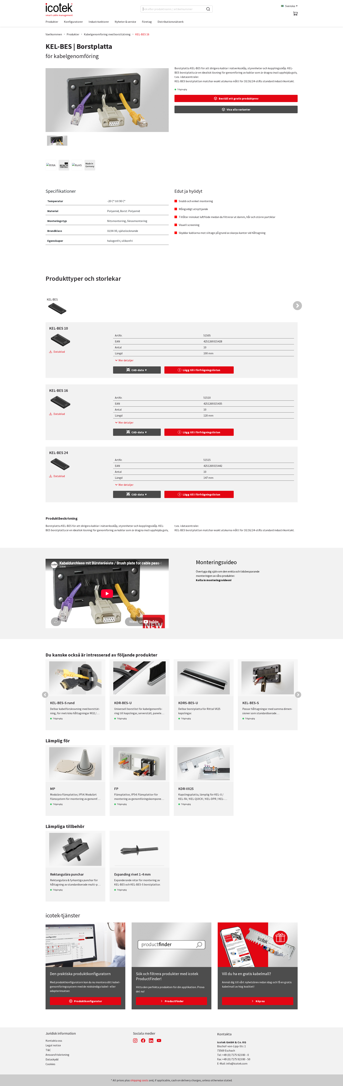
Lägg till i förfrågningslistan (201, 370)
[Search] (208, 9)
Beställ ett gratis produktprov (238, 98)
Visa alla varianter (238, 109)
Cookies (50, 1064)
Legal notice (53, 1045)
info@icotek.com (236, 1063)
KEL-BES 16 (142, 34)
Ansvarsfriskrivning (57, 1054)
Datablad (59, 351)
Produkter (73, 34)
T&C (48, 1050)
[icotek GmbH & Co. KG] (59, 10)
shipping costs (139, 1080)
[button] (297, 305)
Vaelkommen (54, 34)
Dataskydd (52, 1059)
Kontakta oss (54, 1040)
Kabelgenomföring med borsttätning (107, 34)
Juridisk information (61, 1033)
